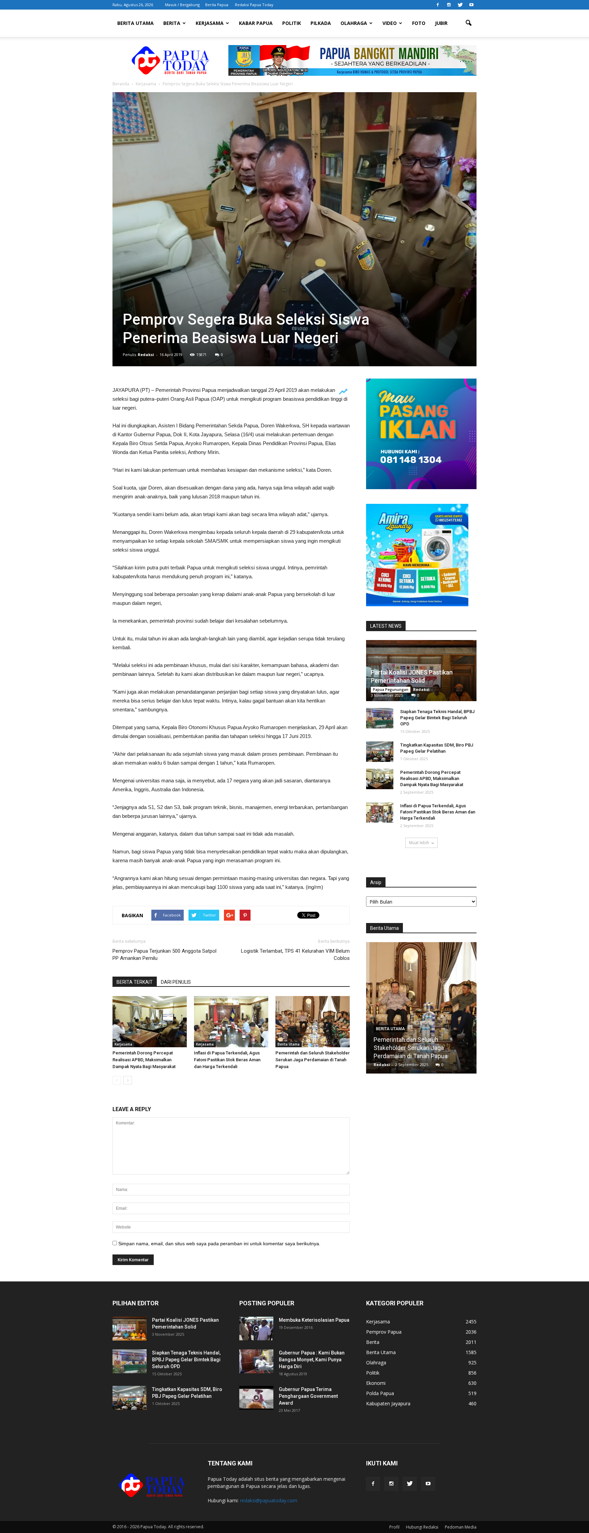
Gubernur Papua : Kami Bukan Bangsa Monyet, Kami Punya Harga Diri (312, 1359)
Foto (418, 23)
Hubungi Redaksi (422, 1527)
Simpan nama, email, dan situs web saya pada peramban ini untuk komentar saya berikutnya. (219, 1243)
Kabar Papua (256, 23)
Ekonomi (376, 1383)
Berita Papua (216, 4)
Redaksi (146, 354)
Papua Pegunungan (390, 689)
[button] (468, 23)
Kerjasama (210, 23)
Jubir (441, 23)
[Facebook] (438, 5)
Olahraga (354, 23)
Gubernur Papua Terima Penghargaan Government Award (308, 1396)
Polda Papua (380, 1393)
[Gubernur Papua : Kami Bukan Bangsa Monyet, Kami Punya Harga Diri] (256, 1361)
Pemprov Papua (384, 1332)
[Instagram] (449, 5)
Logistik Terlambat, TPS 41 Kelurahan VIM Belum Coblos (295, 954)
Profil (394, 1527)
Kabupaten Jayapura (388, 1403)
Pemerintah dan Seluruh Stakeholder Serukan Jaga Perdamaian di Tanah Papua (312, 1059)
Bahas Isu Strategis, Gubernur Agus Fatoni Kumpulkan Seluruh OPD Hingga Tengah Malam (421, 1048)
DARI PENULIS (176, 982)
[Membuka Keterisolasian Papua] (256, 1328)
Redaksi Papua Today (254, 4)
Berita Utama (135, 23)
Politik (291, 23)
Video (389, 23)
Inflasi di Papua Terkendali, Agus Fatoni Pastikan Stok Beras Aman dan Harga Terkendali (227, 1059)
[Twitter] (460, 5)
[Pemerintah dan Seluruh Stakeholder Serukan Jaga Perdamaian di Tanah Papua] (312, 1021)
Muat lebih (419, 843)
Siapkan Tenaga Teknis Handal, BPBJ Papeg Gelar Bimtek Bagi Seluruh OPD (437, 717)
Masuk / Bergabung (182, 4)
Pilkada (321, 23)
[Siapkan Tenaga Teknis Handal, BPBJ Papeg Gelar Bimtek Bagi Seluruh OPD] (379, 718)
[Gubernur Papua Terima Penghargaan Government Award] (256, 1398)
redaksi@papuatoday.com (268, 1500)
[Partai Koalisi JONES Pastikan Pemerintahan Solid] (129, 1328)
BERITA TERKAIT (135, 982)
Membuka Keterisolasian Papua (314, 1320)
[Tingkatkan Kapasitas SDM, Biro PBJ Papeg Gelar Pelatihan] (379, 751)
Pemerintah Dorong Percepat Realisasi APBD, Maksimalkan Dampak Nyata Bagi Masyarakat (144, 1059)
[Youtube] (471, 5)
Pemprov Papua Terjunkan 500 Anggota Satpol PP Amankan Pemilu (164, 954)
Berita (171, 23)
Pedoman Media (461, 1527)
